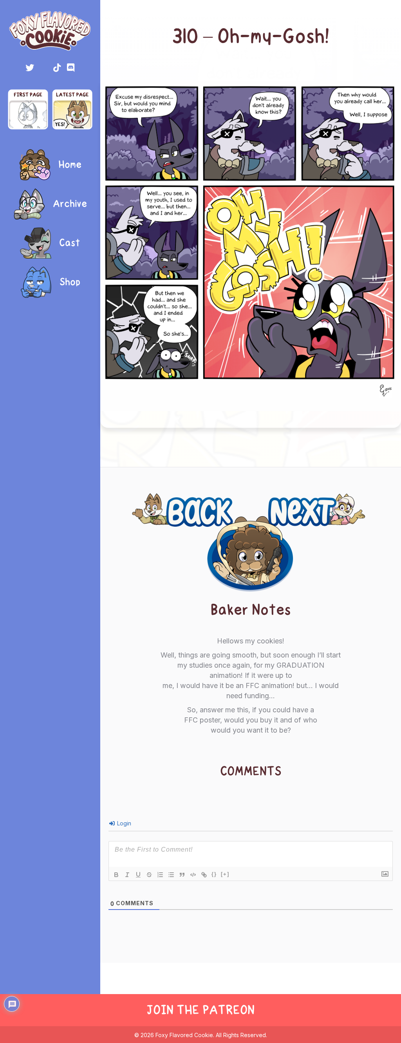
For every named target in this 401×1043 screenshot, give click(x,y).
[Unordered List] (171, 874)
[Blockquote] (182, 874)
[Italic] (127, 874)
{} (214, 874)
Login (123, 823)
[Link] (204, 874)
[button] (30, 68)
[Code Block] (193, 874)
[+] (225, 874)
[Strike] (149, 874)
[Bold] (116, 874)
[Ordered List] (160, 874)
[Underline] (138, 874)
